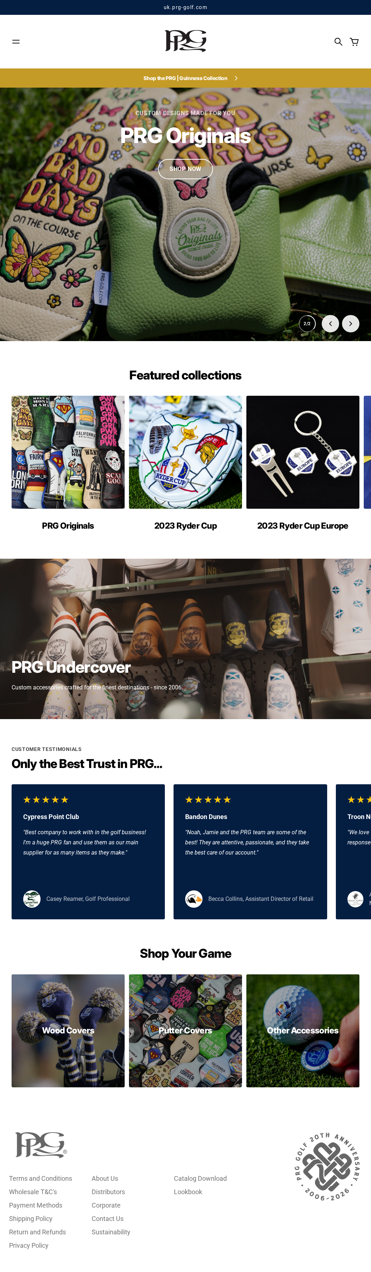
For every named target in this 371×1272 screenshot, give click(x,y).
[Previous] (330, 323)
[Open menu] (16, 41)
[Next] (350, 323)
